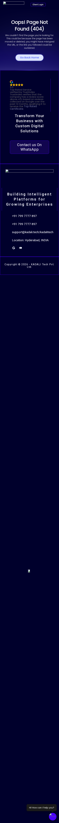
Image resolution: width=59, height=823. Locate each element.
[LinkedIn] (27, 248)
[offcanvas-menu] (53, 5)
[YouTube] (20, 248)
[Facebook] (34, 248)
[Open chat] (52, 816)
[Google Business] (13, 248)
